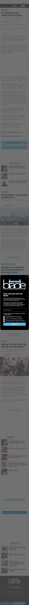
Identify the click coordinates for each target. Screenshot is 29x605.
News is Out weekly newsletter (13, 318)
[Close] (26, 277)
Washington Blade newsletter (13, 316)
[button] (14, 317)
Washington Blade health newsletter (15, 320)
